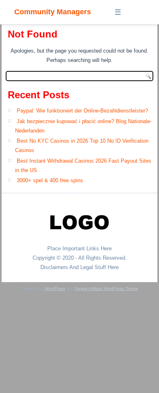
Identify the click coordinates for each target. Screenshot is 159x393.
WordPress (55, 288)
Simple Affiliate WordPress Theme (106, 288)
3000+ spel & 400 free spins (50, 180)
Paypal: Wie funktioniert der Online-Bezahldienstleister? (82, 111)
